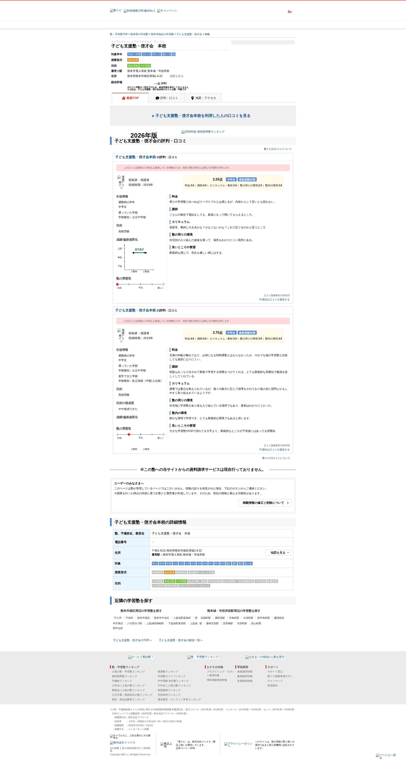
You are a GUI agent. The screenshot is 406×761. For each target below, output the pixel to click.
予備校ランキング (122, 680)
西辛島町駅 (263, 617)
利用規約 (272, 685)
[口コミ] (218, 25)
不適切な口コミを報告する (274, 299)
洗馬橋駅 (228, 623)
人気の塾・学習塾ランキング (128, 671)
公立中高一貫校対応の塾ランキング (132, 694)
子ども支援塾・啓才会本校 (135, 157)
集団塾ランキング (168, 671)
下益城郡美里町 (177, 623)
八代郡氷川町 (134, 623)
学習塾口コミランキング (172, 676)
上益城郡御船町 (155, 623)
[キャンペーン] (279, 25)
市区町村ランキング (169, 694)
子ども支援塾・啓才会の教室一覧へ (181, 640)
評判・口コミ (169, 98)
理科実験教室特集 (217, 680)
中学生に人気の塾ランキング (174, 685)
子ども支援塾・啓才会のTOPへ (132, 640)
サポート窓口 (275, 671)
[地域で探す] (125, 25)
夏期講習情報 (244, 676)
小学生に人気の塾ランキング (128, 685)
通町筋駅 (220, 617)
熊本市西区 (143, 617)
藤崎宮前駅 (212, 623)
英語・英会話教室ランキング (128, 699)
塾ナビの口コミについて (278, 149)
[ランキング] (187, 25)
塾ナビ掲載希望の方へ (280, 676)
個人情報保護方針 (131, 748)
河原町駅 (242, 623)
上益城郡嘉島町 (182, 617)
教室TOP (133, 98)
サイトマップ (275, 680)
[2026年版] (203, 132)
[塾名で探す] (156, 25)
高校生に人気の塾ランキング (128, 690)
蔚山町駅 (256, 623)
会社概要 (114, 748)
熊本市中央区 (161, 617)
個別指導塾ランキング (124, 676)
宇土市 (118, 617)
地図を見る (278, 552)
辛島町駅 (234, 617)
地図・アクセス (205, 98)
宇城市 (129, 617)
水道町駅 (248, 617)
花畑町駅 (206, 617)
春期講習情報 (244, 671)
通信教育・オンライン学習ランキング (179, 699)
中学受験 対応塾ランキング (173, 680)
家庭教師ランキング (169, 690)
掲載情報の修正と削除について (263, 502)
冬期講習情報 (244, 680)
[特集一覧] (248, 25)
